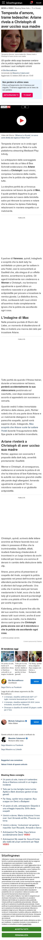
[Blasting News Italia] (14, 2)
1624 (30, 865)
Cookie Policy (26, 924)
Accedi (38, 3)
